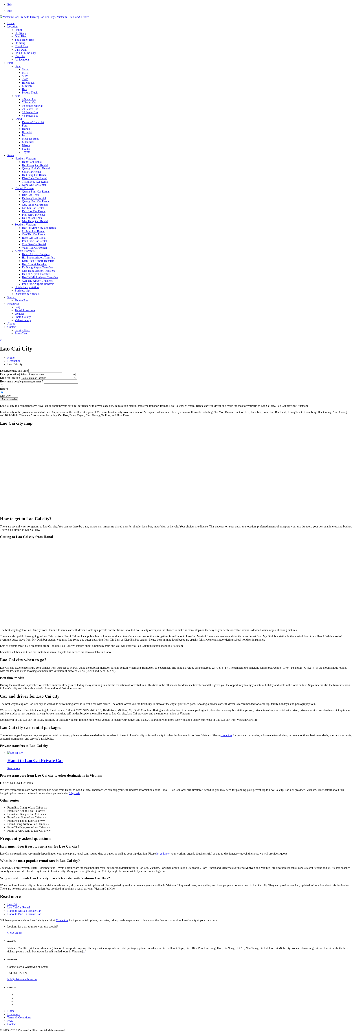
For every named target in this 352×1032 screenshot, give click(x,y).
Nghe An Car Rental (34, 184)
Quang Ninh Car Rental (36, 168)
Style (18, 66)
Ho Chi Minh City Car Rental (39, 227)
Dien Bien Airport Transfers (38, 260)
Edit (9, 4)
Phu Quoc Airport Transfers (38, 283)
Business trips (23, 290)
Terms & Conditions (19, 1017)
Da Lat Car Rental (32, 217)
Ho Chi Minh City (25, 52)
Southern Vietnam (25, 224)
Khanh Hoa (21, 46)
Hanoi (18, 29)
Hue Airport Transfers (34, 264)
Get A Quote (14, 932)
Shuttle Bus (21, 300)
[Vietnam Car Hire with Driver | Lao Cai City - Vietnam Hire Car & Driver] (44, 17)
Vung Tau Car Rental (34, 247)
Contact (11, 326)
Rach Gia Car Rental (34, 237)
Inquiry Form (22, 330)
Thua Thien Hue (24, 39)
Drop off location (10, 377)
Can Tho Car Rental (33, 234)
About (11, 323)
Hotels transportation (27, 287)
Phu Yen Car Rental (33, 214)
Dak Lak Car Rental (33, 211)
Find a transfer (9, 399)
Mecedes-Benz (30, 138)
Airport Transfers (24, 250)
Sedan (25, 69)
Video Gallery (23, 320)
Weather (19, 313)
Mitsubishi (28, 142)
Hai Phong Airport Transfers (38, 257)
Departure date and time (14, 370)
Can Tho (20, 56)
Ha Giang (20, 33)
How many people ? (21, 381)
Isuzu (25, 135)
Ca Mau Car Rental (33, 231)
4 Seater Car (29, 99)
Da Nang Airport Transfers (37, 267)
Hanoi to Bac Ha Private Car (24, 914)
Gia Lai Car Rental (33, 208)
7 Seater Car (29, 102)
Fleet (10, 62)
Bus (24, 89)
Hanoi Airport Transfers (36, 254)
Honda (26, 128)
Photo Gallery (23, 316)
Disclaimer (13, 1014)
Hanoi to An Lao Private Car (24, 910)
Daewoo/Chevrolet (33, 122)
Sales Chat (21, 333)
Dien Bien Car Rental (34, 178)
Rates (10, 155)
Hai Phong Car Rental (35, 165)
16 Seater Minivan (32, 105)
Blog (17, 307)
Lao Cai (12, 904)
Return (4, 388)
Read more (13, 768)
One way (5, 395)
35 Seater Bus (30, 112)
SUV (25, 76)
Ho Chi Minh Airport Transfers (40, 277)
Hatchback (28, 82)
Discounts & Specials (27, 293)
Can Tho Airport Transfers (37, 280)
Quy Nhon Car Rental (35, 204)
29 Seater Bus (30, 109)
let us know (163, 853)
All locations (22, 59)
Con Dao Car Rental (34, 244)
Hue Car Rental (31, 194)
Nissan (26, 145)
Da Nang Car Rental (34, 198)
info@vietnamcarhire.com (22, 979)
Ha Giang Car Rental (34, 175)
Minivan (27, 85)
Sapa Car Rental (31, 171)
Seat (17, 95)
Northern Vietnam (25, 158)
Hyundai (27, 132)
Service (11, 297)
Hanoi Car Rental (32, 161)
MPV (25, 72)
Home (10, 23)
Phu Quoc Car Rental (34, 241)
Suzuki (26, 148)
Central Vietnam (24, 188)
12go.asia (74, 793)
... (84, 951)
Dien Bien (21, 36)
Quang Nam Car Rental (36, 201)
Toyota (26, 151)
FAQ (10, 1020)
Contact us (62, 920)
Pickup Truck (30, 92)
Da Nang (20, 43)
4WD (25, 79)
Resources (13, 303)
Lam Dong (21, 49)
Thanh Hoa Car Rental (35, 181)
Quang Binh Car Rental (36, 191)
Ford (24, 125)
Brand (18, 118)
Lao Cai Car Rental (18, 907)
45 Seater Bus (30, 115)
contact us (226, 735)
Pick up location (9, 374)
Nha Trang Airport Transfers (38, 270)
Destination (14, 360)
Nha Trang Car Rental (35, 221)
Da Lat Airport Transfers (36, 274)
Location (12, 26)
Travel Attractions (25, 310)
